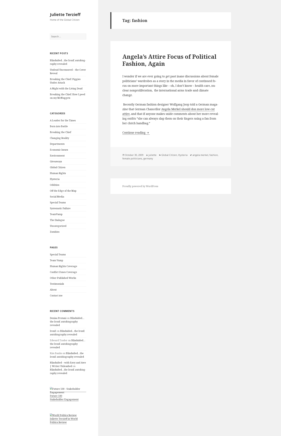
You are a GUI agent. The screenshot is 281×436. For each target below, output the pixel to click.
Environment (57, 155)
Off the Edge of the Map (63, 190)
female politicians (132, 158)
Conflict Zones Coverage (63, 272)
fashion (213, 155)
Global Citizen (57, 167)
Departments (57, 143)
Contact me (56, 295)
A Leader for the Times (63, 120)
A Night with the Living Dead (66, 88)
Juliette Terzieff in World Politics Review (64, 420)
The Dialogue (57, 220)
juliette (152, 155)
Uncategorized (58, 226)
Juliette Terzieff (65, 14)
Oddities (54, 185)
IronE (53, 331)
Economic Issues (59, 149)
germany (148, 158)
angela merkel (200, 155)
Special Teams (58, 202)
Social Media (57, 196)
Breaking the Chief (60, 132)
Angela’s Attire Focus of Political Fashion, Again (169, 60)
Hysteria (55, 179)
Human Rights (58, 173)
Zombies (54, 231)
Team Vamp (56, 260)
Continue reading (136, 132)
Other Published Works (63, 278)
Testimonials (57, 283)
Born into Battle (59, 126)
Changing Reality (59, 138)
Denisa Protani (58, 318)
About (53, 289)
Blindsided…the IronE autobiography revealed (67, 321)
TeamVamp (56, 214)
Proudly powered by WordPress (140, 186)
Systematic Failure (60, 208)
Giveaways (56, 161)
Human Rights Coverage (63, 266)
